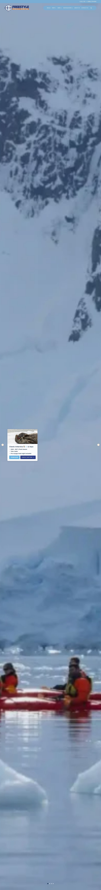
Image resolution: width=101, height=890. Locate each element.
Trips (53, 7)
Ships (59, 7)
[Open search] (91, 7)
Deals (48, 7)
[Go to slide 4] (53, 883)
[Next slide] (98, 445)
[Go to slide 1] (47, 883)
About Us (77, 7)
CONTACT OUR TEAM (27, 457)
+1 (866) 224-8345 (91, 1)
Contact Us (84, 7)
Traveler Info (67, 7)
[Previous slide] (2, 445)
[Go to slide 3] (51, 883)
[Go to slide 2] (49, 883)
